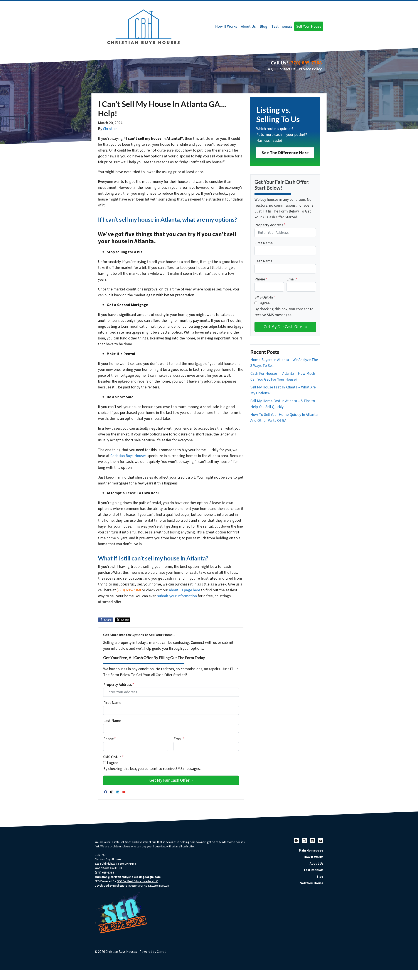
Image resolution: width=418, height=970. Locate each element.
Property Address (118, 684)
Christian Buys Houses (128, 456)
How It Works (226, 26)
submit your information (177, 596)
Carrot (161, 951)
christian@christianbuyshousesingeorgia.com (128, 877)
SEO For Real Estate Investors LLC (137, 881)
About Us (248, 26)
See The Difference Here (285, 153)
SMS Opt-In (113, 757)
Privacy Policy (310, 69)
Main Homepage (311, 850)
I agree (112, 763)
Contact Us (286, 69)
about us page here (184, 590)
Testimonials (281, 26)
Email (179, 739)
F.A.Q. (269, 69)
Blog (263, 26)
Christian (110, 129)
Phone (109, 739)
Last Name (112, 721)
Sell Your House (308, 26)
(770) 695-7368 (305, 62)
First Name (112, 702)
